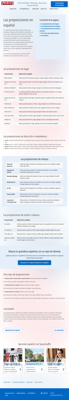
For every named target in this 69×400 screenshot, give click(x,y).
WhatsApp (34, 3)
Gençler (13, 9)
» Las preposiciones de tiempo (50, 26)
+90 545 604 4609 (23, 3)
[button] (45, 393)
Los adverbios (59, 330)
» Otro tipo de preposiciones (49, 33)
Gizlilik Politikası (21, 393)
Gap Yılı (44, 9)
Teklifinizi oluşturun (59, 4)
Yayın (6, 395)
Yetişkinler (24, 9)
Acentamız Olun (9, 393)
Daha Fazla (54, 9)
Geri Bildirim (31, 393)
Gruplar (35, 9)
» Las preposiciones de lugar (49, 24)
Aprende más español (12, 330)
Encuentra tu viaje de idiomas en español (34, 263)
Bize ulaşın (42, 3)
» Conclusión (44, 35)
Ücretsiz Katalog (32, 5)
